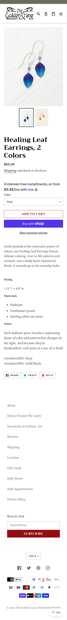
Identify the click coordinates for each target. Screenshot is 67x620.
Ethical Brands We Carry (24, 415)
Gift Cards (14, 468)
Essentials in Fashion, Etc (24, 426)
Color (7, 195)
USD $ (32, 556)
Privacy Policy (16, 499)
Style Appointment (20, 489)
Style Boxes (15, 478)
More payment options (33, 233)
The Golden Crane (26, 608)
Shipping (10, 170)
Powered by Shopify (49, 608)
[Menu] (61, 13)
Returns (12, 436)
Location (13, 457)
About (11, 405)
